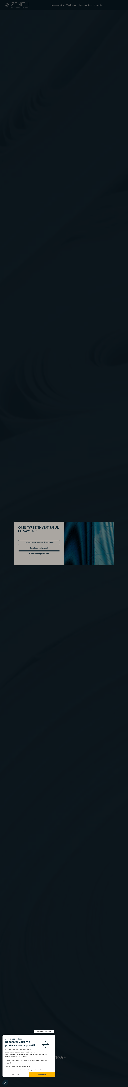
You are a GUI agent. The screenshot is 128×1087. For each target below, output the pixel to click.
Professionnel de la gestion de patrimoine (39, 542)
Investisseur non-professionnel (39, 554)
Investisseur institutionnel (39, 548)
